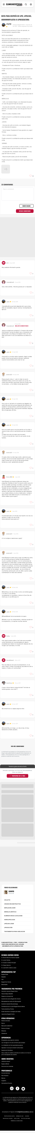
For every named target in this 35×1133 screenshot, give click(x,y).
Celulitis (7, 900)
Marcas (3, 1078)
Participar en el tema (18, 776)
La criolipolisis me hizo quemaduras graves (12, 1045)
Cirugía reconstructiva (12, 904)
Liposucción (8, 927)
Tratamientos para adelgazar (14, 931)
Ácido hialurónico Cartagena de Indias (10, 1011)
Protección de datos (9, 1116)
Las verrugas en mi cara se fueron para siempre (13, 1042)
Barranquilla (4, 984)
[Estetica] (14, 4)
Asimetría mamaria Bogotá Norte (9, 991)
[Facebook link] (17, 1089)
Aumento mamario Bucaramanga (9, 1004)
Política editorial (25, 1118)
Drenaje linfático (10, 912)
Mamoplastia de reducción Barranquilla (11, 1001)
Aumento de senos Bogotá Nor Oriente (11, 999)
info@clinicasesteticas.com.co (25, 1112)
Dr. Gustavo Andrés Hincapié (8, 962)
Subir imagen (26, 206)
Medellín (3, 977)
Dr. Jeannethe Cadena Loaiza (8, 967)
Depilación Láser (9, 908)
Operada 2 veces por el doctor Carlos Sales (12, 1047)
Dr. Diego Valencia (6, 965)
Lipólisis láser (9, 923)
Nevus (3, 1023)
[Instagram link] (12, 1089)
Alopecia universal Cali (7, 996)
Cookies (27, 1116)
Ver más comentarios (17, 746)
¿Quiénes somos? (5, 1061)
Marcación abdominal (6, 1025)
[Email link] (23, 1089)
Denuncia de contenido (7, 1066)
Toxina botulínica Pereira (7, 1009)
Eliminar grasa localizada (13, 915)
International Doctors (6, 1083)
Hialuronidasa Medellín (7, 993)
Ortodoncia (4, 1033)
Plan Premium (4, 1075)
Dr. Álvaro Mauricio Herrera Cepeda (10, 957)
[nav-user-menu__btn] (30, 4)
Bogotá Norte (4, 974)
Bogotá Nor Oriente (6, 982)
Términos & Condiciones (17, 1120)
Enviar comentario (25, 211)
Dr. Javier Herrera (5, 960)
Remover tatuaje (5, 1028)
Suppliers (3, 1080)
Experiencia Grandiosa (7, 1050)
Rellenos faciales (5, 1020)
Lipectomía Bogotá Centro (8, 1014)
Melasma (3, 1031)
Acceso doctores (5, 1073)
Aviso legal (17, 1118)
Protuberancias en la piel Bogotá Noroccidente (13, 1006)
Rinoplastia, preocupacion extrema (10, 1040)
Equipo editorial (5, 1064)
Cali (2, 979)
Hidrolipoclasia (9, 919)
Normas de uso (20, 1116)
